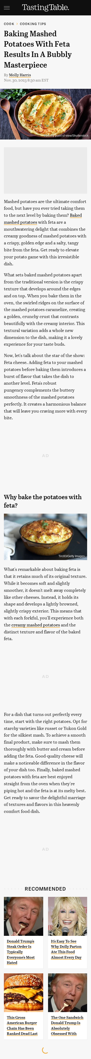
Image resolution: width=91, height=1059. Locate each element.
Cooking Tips (33, 23)
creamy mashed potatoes (35, 625)
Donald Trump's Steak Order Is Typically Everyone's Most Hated (21, 952)
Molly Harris (20, 74)
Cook (9, 23)
